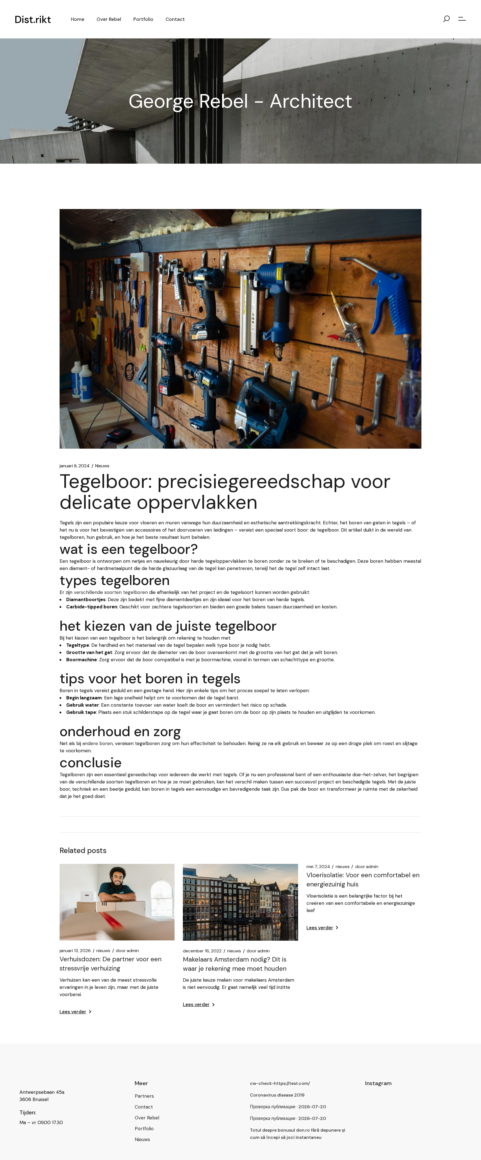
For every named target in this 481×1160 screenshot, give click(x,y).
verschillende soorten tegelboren (111, 592)
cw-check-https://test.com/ (280, 1083)
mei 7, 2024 (318, 866)
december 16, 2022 (202, 951)
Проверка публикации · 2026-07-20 (288, 1107)
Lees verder (73, 1012)
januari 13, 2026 (75, 950)
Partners (144, 1096)
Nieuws (102, 466)
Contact (144, 1107)
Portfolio (144, 1128)
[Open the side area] (462, 19)
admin (127, 950)
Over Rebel (147, 1118)
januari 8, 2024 (75, 466)
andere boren (97, 743)
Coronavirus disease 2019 (277, 1095)
